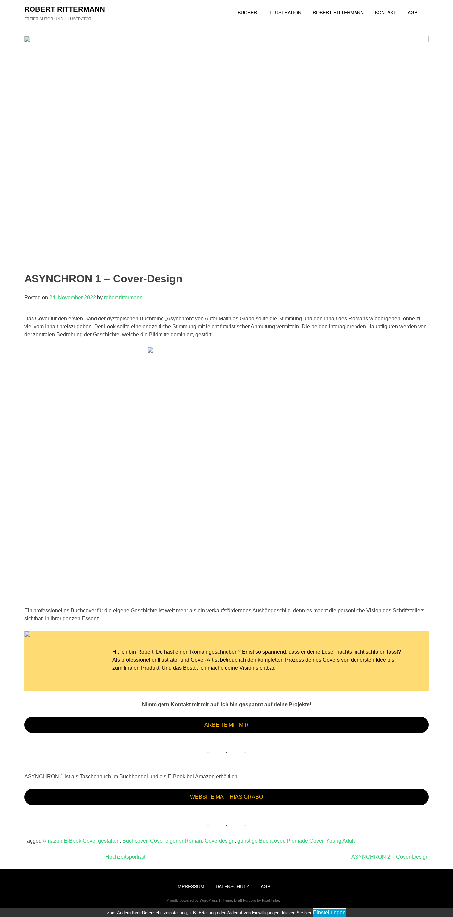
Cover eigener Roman (176, 841)
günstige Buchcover (260, 841)
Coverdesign (220, 841)
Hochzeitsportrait (125, 857)
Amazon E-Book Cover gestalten (81, 841)
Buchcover (134, 841)
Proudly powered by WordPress (192, 900)
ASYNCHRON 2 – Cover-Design (390, 857)
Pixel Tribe (270, 900)
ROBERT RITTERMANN (64, 9)
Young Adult (340, 841)
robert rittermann (123, 297)
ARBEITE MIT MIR (226, 725)
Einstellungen (329, 912)
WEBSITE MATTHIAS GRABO (226, 797)
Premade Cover (305, 841)
